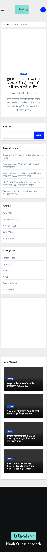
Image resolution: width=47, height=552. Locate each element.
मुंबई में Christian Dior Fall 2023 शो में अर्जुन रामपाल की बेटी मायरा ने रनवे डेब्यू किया (23, 83)
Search (7, 127)
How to (6, 264)
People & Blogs (10, 283)
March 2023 (8, 238)
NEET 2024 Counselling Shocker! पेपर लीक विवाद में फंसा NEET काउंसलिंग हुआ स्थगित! (20, 466)
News (23, 74)
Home (5, 24)
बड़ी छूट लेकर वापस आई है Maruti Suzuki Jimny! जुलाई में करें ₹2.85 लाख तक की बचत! (22, 439)
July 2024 (8, 213)
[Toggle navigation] (2, 10)
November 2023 (10, 226)
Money (6, 270)
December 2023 (10, 219)
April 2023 (8, 232)
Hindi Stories (9, 258)
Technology (8, 289)
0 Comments (32, 93)
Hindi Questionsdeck (23, 544)
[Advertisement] (23, 322)
